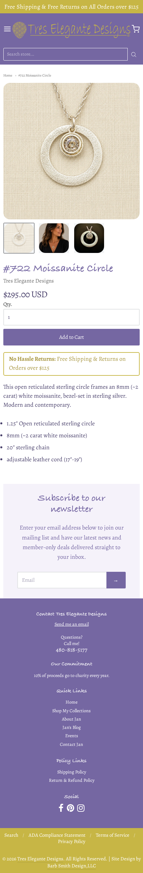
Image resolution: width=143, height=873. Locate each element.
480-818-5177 (71, 650)
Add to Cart (71, 337)
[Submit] (134, 54)
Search (11, 835)
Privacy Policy (71, 841)
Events (71, 736)
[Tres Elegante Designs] (71, 29)
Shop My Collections (71, 711)
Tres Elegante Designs (28, 281)
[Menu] (7, 29)
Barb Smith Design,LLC (71, 865)
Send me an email (72, 624)
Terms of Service (112, 835)
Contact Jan (71, 744)
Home (7, 75)
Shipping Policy (71, 772)
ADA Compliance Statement (57, 835)
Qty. (7, 304)
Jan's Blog (72, 727)
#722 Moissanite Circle (34, 75)
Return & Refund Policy (71, 780)
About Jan (71, 719)
